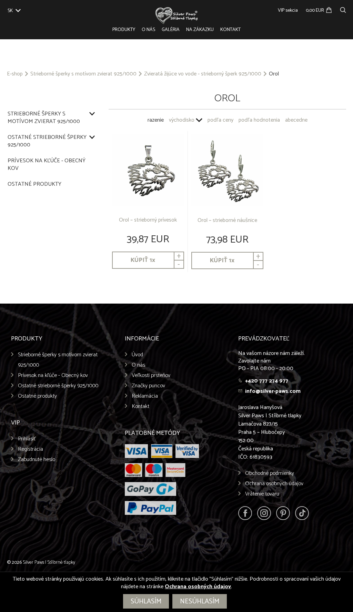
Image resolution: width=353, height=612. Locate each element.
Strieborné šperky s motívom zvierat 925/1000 (83, 74)
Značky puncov (148, 385)
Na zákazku (200, 30)
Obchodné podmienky (269, 473)
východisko (181, 120)
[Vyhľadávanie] (343, 9)
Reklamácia (145, 396)
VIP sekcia (288, 10)
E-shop (15, 74)
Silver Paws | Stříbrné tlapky (49, 563)
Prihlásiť (27, 438)
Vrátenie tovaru (262, 494)
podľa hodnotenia (259, 120)
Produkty (123, 30)
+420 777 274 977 (266, 381)
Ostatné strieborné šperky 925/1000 (47, 141)
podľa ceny (220, 120)
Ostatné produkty (34, 184)
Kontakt (230, 30)
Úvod (137, 354)
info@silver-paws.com (273, 391)
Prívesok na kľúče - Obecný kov (46, 164)
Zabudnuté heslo (36, 459)
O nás (148, 30)
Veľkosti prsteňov (151, 375)
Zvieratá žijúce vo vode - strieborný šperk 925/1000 (202, 74)
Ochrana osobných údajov (274, 483)
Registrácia (30, 449)
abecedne (296, 120)
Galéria (171, 30)
